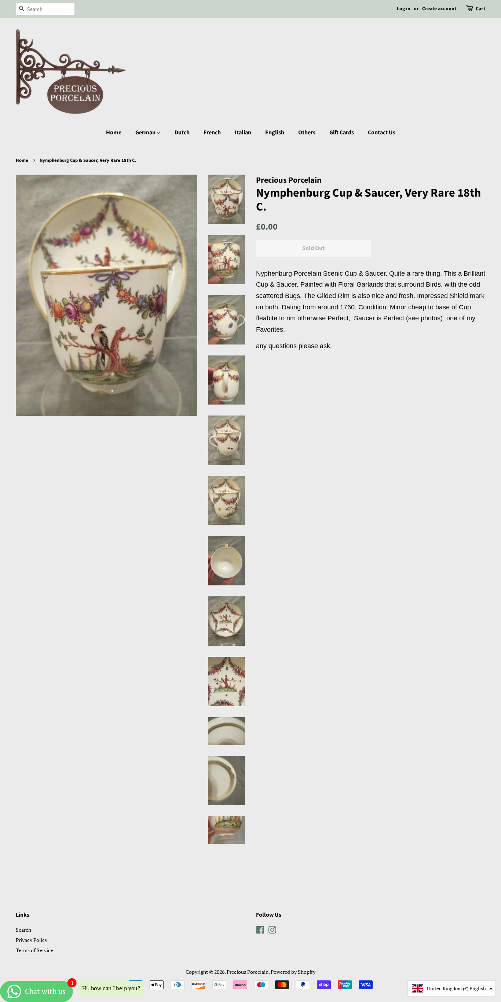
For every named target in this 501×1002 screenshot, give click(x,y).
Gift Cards (341, 132)
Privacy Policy (31, 939)
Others (306, 132)
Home (113, 132)
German (146, 132)
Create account (439, 8)
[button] (451, 988)
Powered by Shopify (293, 971)
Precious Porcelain (247, 971)
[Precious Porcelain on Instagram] (272, 931)
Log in (403, 8)
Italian (243, 132)
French (212, 132)
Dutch (182, 132)
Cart (480, 8)
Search (23, 929)
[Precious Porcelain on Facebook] (260, 931)
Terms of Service (34, 950)
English (274, 132)
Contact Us (381, 132)
